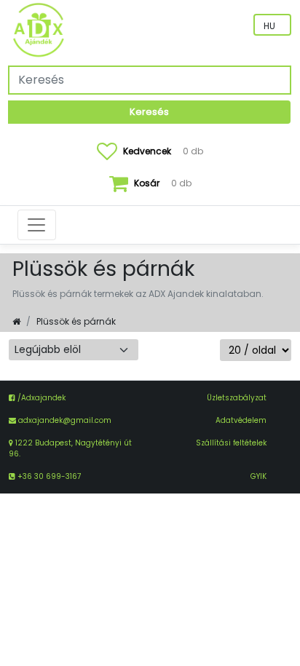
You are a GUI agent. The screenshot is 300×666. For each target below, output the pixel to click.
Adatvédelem (241, 420)
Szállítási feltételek (231, 442)
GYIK (258, 476)
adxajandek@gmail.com (64, 420)
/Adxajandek (40, 397)
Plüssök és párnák (76, 321)
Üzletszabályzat (237, 397)
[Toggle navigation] (36, 225)
